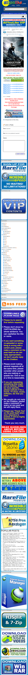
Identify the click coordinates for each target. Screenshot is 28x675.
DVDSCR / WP (7, 265)
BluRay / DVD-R (7, 259)
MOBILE (4, 252)
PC (4, 239)
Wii (4, 244)
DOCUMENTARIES (6, 228)
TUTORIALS (5, 288)
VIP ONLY (5, 291)
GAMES (4, 234)
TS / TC (5, 273)
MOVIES (4, 254)
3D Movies (6, 255)
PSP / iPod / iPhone (8, 270)
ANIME (4, 224)
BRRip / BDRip (7, 260)
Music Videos (7, 278)
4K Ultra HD (7, 257)
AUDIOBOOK (5, 226)
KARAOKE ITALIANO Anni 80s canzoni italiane (12, 566)
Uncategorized (6, 290)
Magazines (6, 233)
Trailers (6, 272)
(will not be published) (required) (11, 133)
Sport (4, 286)
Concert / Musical (8, 277)
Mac (5, 285)
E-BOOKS (5, 229)
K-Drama (6, 251)
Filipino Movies (7, 267)
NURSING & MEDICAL (7, 280)
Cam (5, 262)
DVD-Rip (6, 264)
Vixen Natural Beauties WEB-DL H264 (11, 559)
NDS (5, 237)
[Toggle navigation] (3, 15)
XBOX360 (6, 246)
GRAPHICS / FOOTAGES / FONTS (9, 247)
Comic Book (6, 231)
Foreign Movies (7, 268)
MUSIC (4, 275)
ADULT (4, 223)
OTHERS (4, 281)
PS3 (5, 242)
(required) (6, 128)
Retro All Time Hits (7, 545)
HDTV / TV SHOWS (6, 249)
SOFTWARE (5, 283)
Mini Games (6, 236)
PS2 (5, 241)
